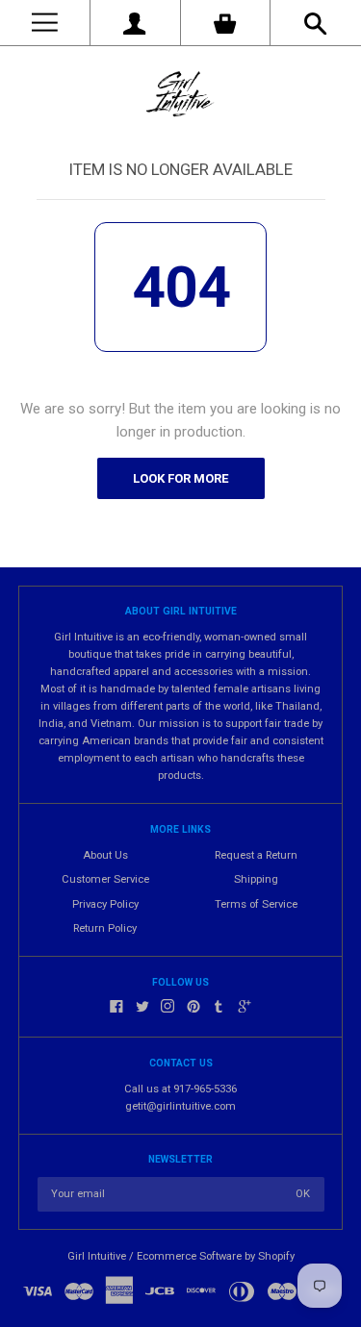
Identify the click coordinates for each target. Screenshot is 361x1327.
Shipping (256, 879)
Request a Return (256, 855)
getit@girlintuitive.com (180, 1106)
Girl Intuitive (96, 1256)
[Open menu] (45, 23)
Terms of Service (256, 904)
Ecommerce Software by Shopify (216, 1256)
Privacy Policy (105, 904)
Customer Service (105, 879)
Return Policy (105, 928)
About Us (105, 855)
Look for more (180, 478)
